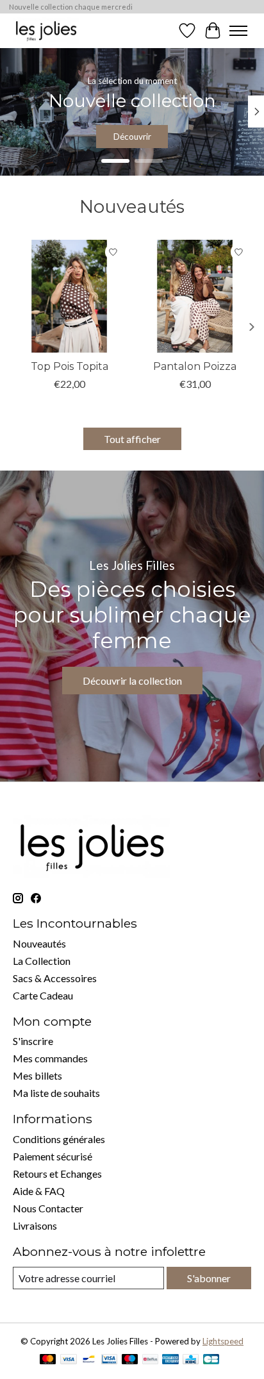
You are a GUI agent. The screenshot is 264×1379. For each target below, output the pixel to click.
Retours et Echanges (57, 1173)
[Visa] (68, 1360)
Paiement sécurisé (52, 1156)
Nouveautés (39, 943)
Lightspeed (222, 1341)
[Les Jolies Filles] (46, 30)
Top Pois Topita (69, 366)
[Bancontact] (89, 1360)
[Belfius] (150, 1360)
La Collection (41, 961)
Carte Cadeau (43, 995)
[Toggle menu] (238, 31)
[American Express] (170, 1360)
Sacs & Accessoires (55, 978)
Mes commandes (50, 1058)
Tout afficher (132, 439)
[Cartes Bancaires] (211, 1360)
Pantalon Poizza (194, 366)
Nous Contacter (48, 1208)
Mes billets (37, 1075)
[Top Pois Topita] (69, 296)
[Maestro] (130, 1360)
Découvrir (132, 136)
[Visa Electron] (109, 1360)
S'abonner (209, 1278)
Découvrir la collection (132, 680)
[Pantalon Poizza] (194, 296)
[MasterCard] (48, 1360)
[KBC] (191, 1360)
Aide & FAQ (39, 1191)
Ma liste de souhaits (56, 1093)
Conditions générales (59, 1139)
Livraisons (35, 1225)
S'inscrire (33, 1041)
